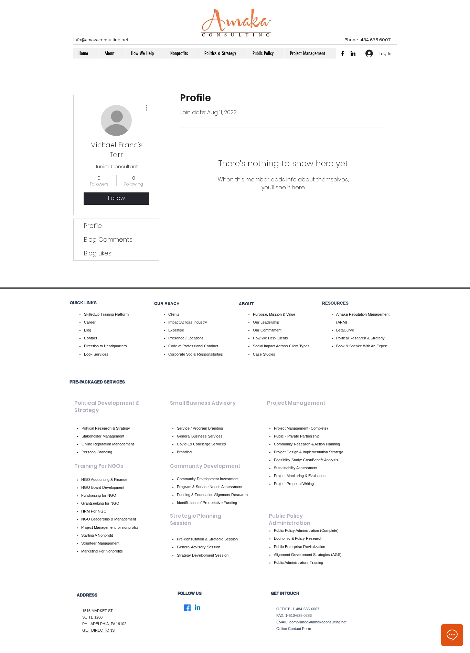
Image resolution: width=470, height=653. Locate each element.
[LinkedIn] (353, 53)
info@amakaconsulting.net (100, 39)
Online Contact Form (293, 628)
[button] (112, 53)
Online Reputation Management (108, 444)
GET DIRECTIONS (98, 630)
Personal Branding (97, 452)
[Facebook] (342, 53)
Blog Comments (108, 239)
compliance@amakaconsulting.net (317, 622)
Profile (93, 225)
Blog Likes (97, 253)
